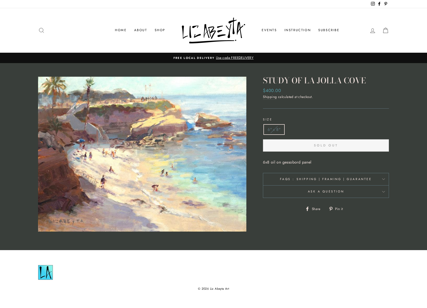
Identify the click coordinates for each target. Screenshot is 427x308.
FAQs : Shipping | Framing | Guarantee (326, 179)
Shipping (270, 96)
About (140, 30)
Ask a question (326, 191)
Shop (160, 30)
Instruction (297, 30)
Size (267, 119)
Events (269, 30)
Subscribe (328, 30)
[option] (213, 58)
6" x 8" (274, 129)
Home (121, 30)
